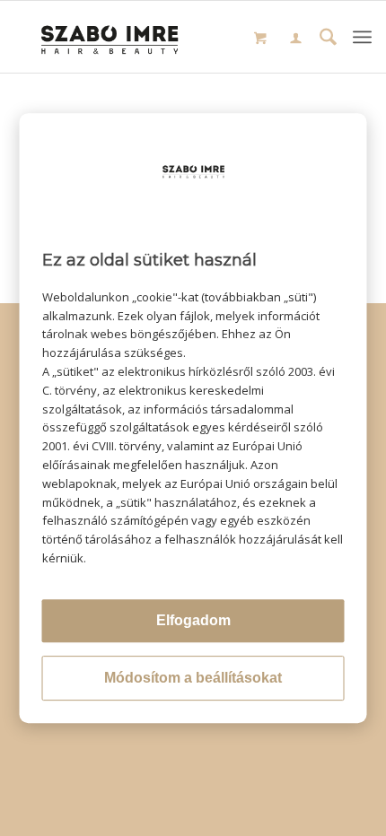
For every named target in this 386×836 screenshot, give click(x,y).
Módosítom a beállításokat (193, 677)
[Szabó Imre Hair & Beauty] (111, 37)
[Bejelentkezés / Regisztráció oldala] (296, 39)
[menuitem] (296, 40)
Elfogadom (193, 620)
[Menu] (362, 36)
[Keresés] (328, 39)
